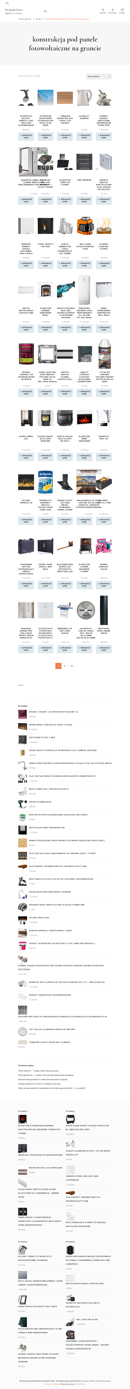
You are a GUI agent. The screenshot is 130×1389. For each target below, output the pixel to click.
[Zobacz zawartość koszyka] (122, 10)
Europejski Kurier (14, 9)
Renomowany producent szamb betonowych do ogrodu (42, 1079)
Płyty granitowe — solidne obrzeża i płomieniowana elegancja (45, 1075)
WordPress (80, 1384)
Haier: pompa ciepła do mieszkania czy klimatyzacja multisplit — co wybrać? (51, 1088)
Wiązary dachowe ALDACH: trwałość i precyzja (39, 1083)
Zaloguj (113, 13)
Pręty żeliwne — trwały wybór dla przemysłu (38, 1070)
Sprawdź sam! (27, 136)
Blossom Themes (52, 1384)
